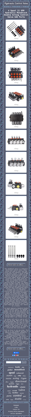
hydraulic (12, 386)
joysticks (11, 384)
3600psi (24, 375)
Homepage (16, 405)
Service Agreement (16, 413)
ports (9, 395)
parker (10, 370)
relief (19, 375)
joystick (9, 375)
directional (21, 381)
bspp (15, 375)
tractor (8, 378)
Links (16, 407)
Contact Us (16, 409)
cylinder (22, 387)
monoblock (19, 369)
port (24, 396)
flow (7, 382)
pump (7, 399)
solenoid (20, 373)
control (17, 395)
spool (12, 372)
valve (22, 389)
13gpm (17, 384)
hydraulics (11, 367)
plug (10, 393)
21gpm (12, 382)
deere (22, 384)
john (23, 367)
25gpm (11, 399)
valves (24, 399)
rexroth (14, 390)
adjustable (22, 393)
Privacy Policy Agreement (16, 411)
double (18, 398)
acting (16, 378)
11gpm (23, 378)
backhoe (15, 393)
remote (9, 390)
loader (17, 367)
